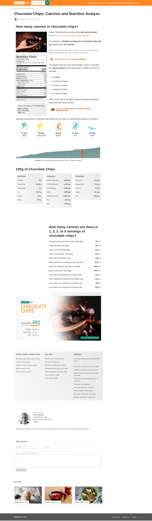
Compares (102, 3)
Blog (107, 3)
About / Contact (126, 517)
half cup (88, 35)
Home (15, 8)
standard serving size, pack (72, 35)
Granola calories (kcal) (23, 362)
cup (83, 35)
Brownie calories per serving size (84, 397)
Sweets (21, 8)
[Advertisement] (31, 239)
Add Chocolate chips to (70, 59)
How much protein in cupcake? (84, 387)
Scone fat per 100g (51, 378)
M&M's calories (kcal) (23, 368)
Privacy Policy (116, 517)
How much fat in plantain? (82, 384)
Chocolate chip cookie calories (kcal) (28, 359)
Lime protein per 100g (52, 375)
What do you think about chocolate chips (27, 453)
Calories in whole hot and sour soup (85, 370)
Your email (47, 447)
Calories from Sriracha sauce (54, 359)
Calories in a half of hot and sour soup (86, 366)
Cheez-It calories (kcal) (23, 372)
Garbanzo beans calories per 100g (56, 368)
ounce (60, 35)
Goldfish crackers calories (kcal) (26, 365)
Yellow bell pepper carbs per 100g (56, 372)
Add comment (21, 470)
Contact (135, 3)
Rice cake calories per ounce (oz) (85, 394)
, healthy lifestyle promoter (28, 19)
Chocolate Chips (29, 8)
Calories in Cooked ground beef (55, 365)
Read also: (73, 109)
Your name (19, 447)
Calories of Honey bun (52, 362)
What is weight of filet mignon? (84, 390)
